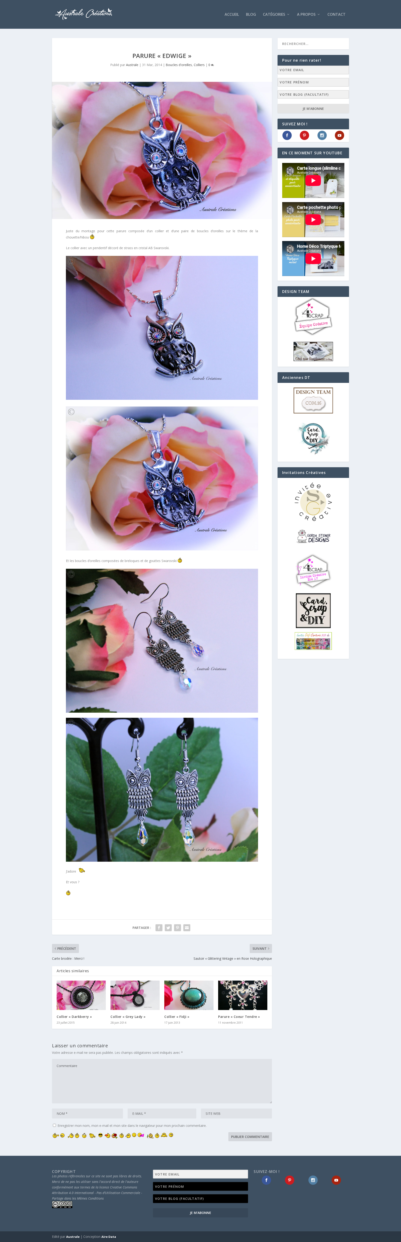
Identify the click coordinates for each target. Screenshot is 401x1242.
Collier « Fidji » (177, 1016)
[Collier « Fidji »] (188, 995)
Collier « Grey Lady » (128, 1016)
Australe (132, 65)
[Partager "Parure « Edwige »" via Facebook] (159, 927)
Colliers (199, 65)
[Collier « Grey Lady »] (135, 995)
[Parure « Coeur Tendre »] (242, 995)
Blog (251, 15)
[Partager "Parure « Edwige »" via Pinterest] (177, 927)
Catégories (274, 15)
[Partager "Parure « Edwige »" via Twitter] (168, 927)
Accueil (232, 15)
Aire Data (108, 1237)
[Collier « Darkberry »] (81, 995)
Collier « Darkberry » (74, 1016)
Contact (336, 15)
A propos (306, 15)
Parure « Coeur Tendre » (239, 1016)
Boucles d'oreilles (179, 65)
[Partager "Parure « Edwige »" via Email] (186, 927)
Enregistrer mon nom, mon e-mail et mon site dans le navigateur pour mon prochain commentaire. (132, 1125)
